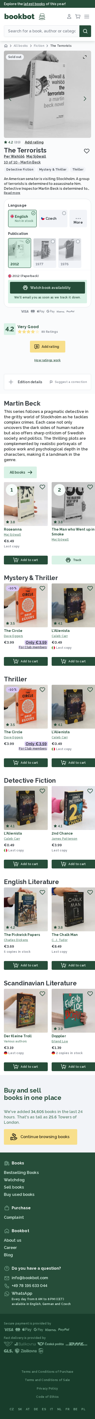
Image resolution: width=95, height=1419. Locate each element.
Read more (12, 193)
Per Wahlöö (14, 156)
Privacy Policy (47, 1388)
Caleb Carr (12, 838)
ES (44, 1409)
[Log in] (69, 16)
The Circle (13, 631)
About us (12, 1240)
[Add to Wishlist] (86, 151)
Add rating (34, 142)
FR (67, 1409)
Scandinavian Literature (40, 983)
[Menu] (86, 16)
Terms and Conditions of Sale (47, 1380)
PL (83, 1409)
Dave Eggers (13, 636)
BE (75, 1409)
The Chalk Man (65, 935)
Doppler (59, 1036)
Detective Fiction (30, 780)
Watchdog (14, 1180)
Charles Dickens (16, 940)
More (78, 222)
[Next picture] (84, 98)
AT (28, 1409)
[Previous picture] (10, 98)
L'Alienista (61, 631)
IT (51, 1409)
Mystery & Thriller (31, 577)
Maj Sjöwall (36, 156)
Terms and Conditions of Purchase (47, 1371)
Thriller (15, 679)
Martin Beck (22, 403)
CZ (12, 1409)
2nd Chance (62, 833)
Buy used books (19, 1194)
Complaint (14, 1217)
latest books (34, 4)
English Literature (31, 882)
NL (59, 1409)
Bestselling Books (21, 1172)
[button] (47, 94)
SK (20, 1409)
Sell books (14, 1187)
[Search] (85, 31)
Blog (8, 1255)
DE (36, 1409)
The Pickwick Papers (22, 935)
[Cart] (78, 16)
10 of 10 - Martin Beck (22, 162)
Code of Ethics (47, 1397)
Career (10, 1247)
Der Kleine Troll (18, 1036)
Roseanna (13, 529)
